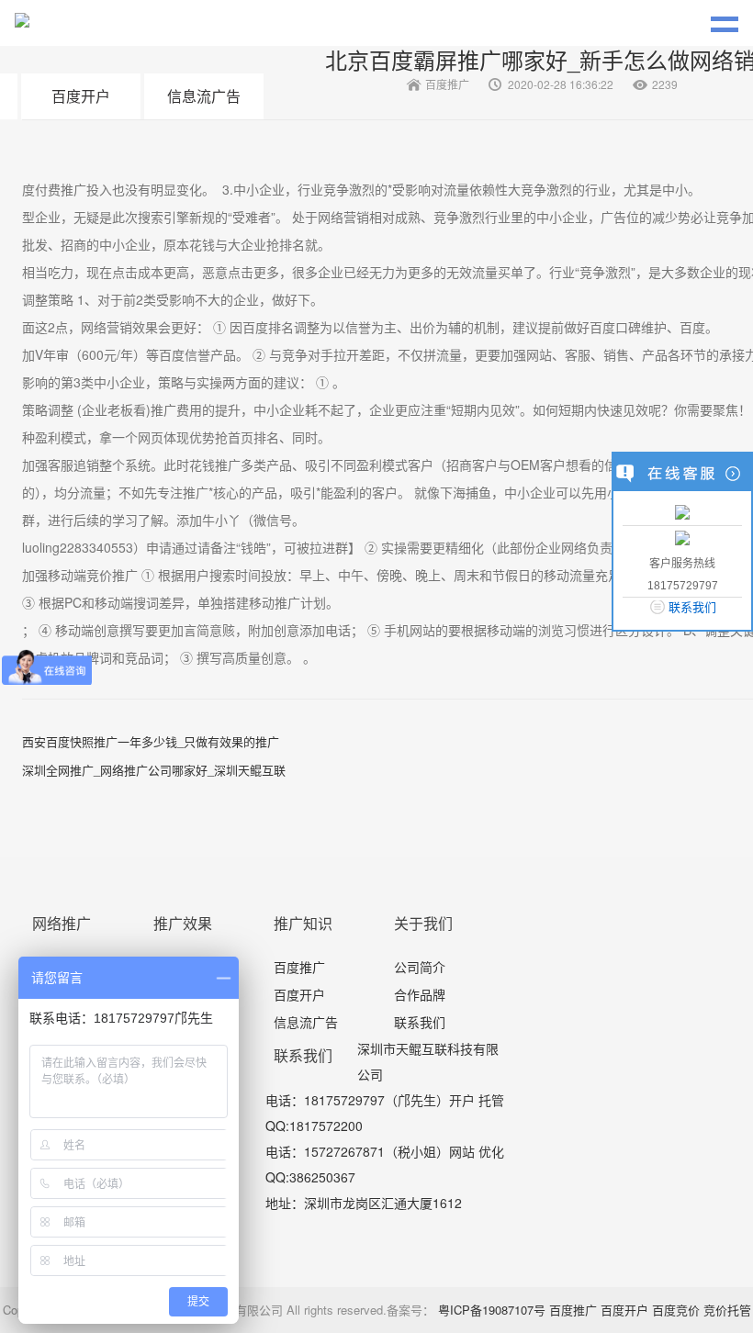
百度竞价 (676, 1309)
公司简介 (419, 967)
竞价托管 (727, 1309)
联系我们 (419, 1022)
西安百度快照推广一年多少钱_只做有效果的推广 (150, 741)
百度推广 (299, 967)
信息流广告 (204, 95)
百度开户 (80, 95)
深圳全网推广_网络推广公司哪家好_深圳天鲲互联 (154, 770)
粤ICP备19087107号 (491, 1309)
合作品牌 (419, 994)
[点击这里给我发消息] (682, 511)
